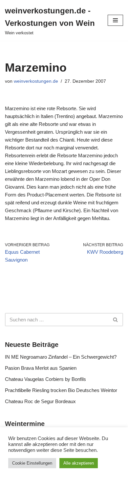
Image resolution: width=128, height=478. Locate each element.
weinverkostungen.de (36, 81)
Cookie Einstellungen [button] (32, 463)
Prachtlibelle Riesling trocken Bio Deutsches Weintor (61, 390)
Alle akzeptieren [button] (78, 463)
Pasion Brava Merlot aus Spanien (40, 368)
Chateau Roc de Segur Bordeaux (40, 401)
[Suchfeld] (115, 319)
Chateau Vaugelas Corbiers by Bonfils (45, 379)
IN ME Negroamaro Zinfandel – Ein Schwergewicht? (61, 357)
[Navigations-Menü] (115, 20)
